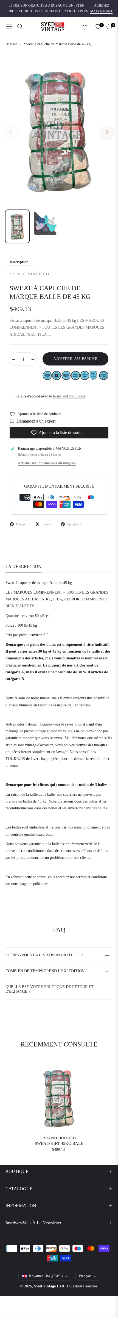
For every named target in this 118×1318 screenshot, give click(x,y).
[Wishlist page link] (84, 26)
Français (85, 1276)
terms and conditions (69, 396)
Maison (12, 44)
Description (19, 262)
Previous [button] (10, 132)
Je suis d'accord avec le (50, 396)
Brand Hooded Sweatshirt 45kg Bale (59, 1141)
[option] (59, 129)
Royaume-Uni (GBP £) (46, 1276)
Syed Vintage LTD (49, 1286)
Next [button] (108, 132)
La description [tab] (23, 566)
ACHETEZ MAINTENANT (101, 8)
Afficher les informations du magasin (47, 463)
